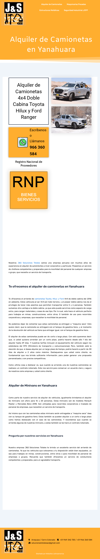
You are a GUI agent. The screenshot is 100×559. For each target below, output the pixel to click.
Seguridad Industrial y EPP (76, 10)
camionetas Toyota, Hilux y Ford (49, 299)
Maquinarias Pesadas (76, 4)
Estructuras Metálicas (49, 10)
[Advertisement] (50, 231)
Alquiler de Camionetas (51, 4)
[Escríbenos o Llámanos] (23, 142)
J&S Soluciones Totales (29, 263)
